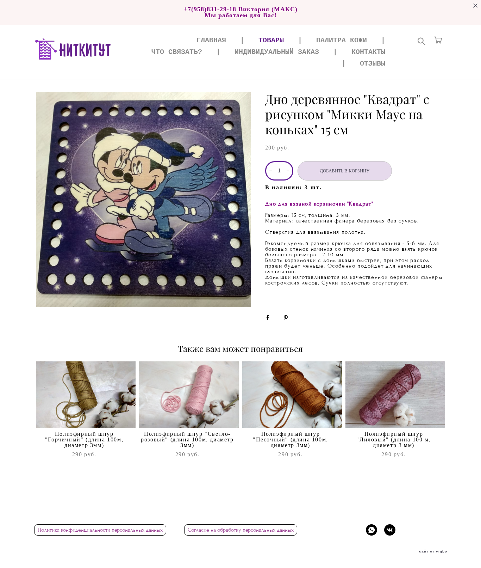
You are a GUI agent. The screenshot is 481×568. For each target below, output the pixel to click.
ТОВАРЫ (271, 41)
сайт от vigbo (433, 551)
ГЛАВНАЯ (211, 41)
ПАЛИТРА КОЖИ (341, 41)
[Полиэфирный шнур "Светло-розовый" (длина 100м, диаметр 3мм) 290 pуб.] (189, 394)
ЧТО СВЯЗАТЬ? (176, 52)
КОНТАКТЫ (368, 52)
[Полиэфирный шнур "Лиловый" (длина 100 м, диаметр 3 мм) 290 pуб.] (395, 394)
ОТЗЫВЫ (372, 64)
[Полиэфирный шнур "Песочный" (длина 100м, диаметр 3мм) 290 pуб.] (292, 394)
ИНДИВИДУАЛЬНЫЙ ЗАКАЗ (277, 52)
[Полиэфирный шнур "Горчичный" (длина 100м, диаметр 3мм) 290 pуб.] (86, 394)
